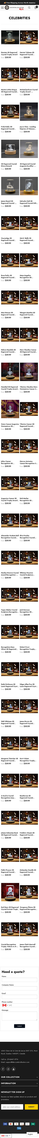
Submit (19, 1026)
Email (4, 993)
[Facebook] (3, 1069)
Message (5, 1010)
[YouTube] (13, 1069)
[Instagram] (8, 1069)
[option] (19, 1)
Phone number (7, 1002)
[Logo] (14, 7)
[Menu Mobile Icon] (2, 7)
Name (4, 976)
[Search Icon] (29, 8)
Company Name (8, 985)
